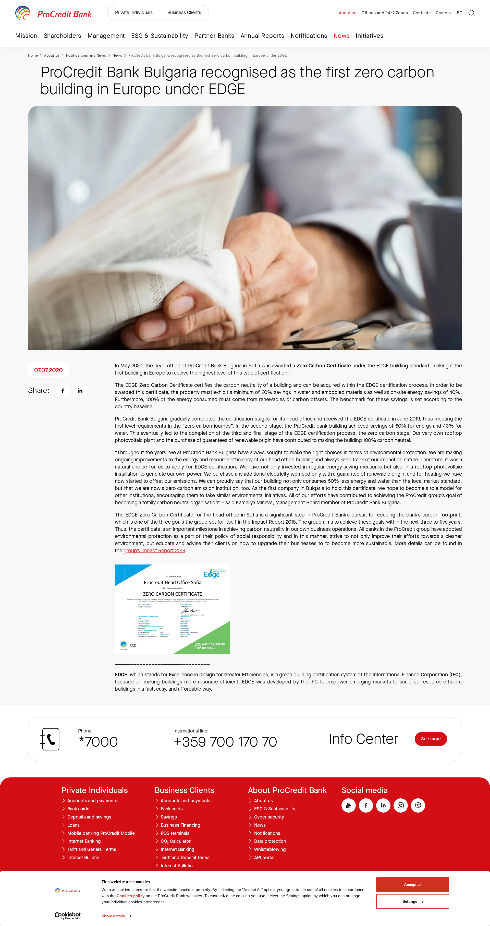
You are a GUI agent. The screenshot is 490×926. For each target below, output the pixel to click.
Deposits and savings (89, 817)
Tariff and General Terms (91, 849)
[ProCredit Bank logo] (53, 13)
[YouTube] (348, 805)
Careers (443, 13)
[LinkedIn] (383, 805)
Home (33, 55)
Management (106, 35)
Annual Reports (263, 35)
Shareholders (63, 35)
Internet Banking (84, 841)
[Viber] (418, 805)
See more (431, 739)
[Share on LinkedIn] (80, 390)
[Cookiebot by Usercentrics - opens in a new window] (67, 916)
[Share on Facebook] (63, 390)
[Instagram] (401, 805)
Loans (73, 825)
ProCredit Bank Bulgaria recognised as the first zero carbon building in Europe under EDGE (207, 55)
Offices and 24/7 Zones (385, 13)
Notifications (309, 35)
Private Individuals (134, 12)
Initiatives (370, 35)
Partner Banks (214, 35)
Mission (26, 35)
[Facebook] (366, 805)
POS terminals (175, 833)
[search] (472, 13)
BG (459, 13)
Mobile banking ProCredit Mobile (101, 833)
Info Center (363, 739)
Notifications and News (86, 55)
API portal (264, 857)
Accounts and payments (92, 800)
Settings (409, 901)
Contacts (422, 13)
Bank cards (78, 809)
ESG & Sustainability (159, 35)
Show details (113, 916)
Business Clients (184, 12)
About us (347, 13)
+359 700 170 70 (225, 742)
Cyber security (269, 817)
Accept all (413, 884)
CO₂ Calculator (176, 841)
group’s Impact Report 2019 (154, 550)
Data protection (270, 841)
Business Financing (180, 825)
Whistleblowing (270, 849)
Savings (169, 817)
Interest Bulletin (83, 857)
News (342, 35)
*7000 (98, 742)
